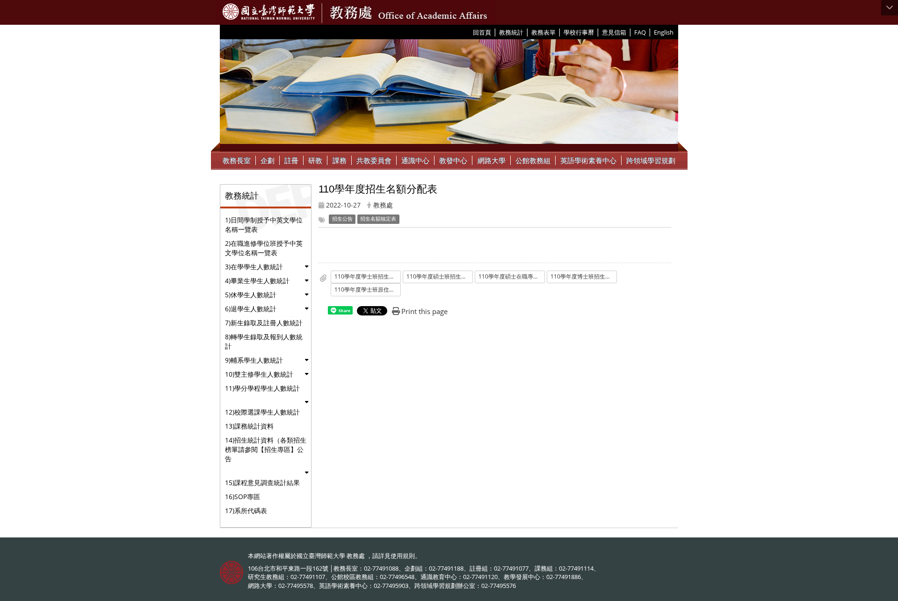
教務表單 (543, 32)
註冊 (291, 160)
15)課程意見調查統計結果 (262, 482)
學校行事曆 (579, 32)
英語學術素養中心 (588, 160)
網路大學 (492, 160)
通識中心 (415, 160)
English (664, 32)
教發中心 (453, 160)
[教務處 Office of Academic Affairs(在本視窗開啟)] (269, 11)
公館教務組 (532, 160)
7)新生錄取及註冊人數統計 (264, 322)
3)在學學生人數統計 (254, 266)
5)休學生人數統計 (250, 294)
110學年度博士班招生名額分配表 (583, 276)
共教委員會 (373, 160)
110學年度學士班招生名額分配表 (367, 276)
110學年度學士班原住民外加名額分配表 (367, 289)
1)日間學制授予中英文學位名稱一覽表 (264, 224)
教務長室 (237, 160)
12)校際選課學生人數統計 (262, 412)
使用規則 (403, 555)
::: (469, 32)
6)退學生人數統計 (250, 308)
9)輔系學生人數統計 (254, 360)
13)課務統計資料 (249, 426)
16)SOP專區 (242, 496)
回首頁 (482, 32)
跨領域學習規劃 (650, 160)
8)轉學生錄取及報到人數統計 (264, 341)
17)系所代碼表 (246, 510)
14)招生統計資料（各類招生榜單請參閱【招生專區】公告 (265, 449)
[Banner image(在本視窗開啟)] (449, 95)
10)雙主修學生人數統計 (259, 374)
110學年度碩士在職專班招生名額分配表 (511, 276)
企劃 (268, 160)
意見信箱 (614, 32)
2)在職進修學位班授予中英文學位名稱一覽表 (264, 248)
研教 (315, 160)
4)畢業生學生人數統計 (257, 280)
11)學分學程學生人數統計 (262, 388)
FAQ (640, 32)
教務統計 (511, 32)
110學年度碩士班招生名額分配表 (439, 276)
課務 (340, 160)
